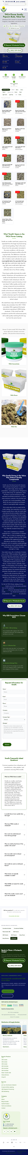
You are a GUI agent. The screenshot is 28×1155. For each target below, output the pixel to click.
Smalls (20, 94)
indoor (6, 590)
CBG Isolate (4, 1062)
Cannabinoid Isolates (7, 928)
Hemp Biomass (6, 938)
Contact (3, 1108)
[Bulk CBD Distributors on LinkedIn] (11, 1131)
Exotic (20, 92)
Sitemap (20, 1153)
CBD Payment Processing (7, 1089)
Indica (21, 89)
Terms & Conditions (6, 1106)
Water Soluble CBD (6, 1072)
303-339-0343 (9, 1)
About (2, 1099)
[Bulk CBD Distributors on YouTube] (14, 1131)
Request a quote (8, 991)
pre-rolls (8, 591)
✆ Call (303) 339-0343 (14, 916)
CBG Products (5, 935)
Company (5, 710)
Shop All (3, 1077)
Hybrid (4, 92)
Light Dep (11, 94)
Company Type (6, 717)
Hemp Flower (22, 935)
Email (4, 696)
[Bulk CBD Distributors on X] (8, 1131)
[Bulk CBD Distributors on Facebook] (4, 1131)
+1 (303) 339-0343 (9, 1124)
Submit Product (5, 1103)
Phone (4, 703)
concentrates (15, 593)
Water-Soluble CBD (6, 931)
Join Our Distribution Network (8, 1085)
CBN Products (14, 935)
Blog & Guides (5, 1101)
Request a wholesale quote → (10, 1128)
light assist (22, 588)
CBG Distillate (4, 1068)
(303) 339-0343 (7, 996)
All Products (13, 938)
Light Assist (5, 94)
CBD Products (16, 931)
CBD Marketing (5, 1091)
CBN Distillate (4, 1070)
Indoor (16, 92)
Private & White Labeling (7, 1087)
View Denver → (6, 1047)
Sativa (17, 89)
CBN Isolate (4, 1064)
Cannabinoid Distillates (18, 928)
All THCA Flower (6, 89)
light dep (17, 588)
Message (5, 723)
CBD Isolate (4, 1059)
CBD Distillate (4, 1066)
